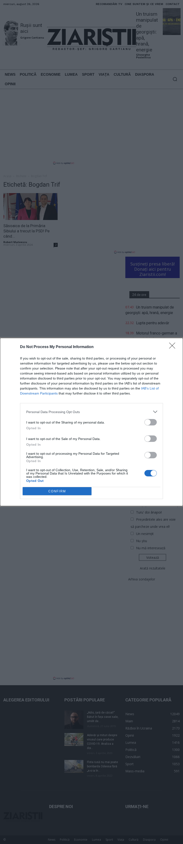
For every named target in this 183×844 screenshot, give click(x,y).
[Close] (173, 347)
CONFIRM (57, 491)
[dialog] (91, 422)
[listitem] (91, 411)
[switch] (150, 422)
